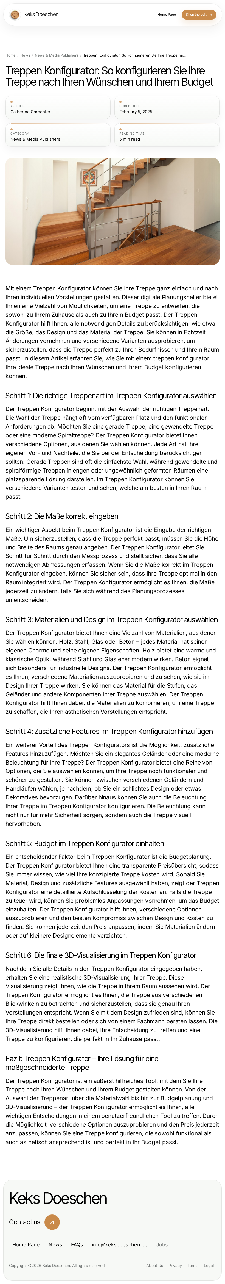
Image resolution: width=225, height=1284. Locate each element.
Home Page (26, 1244)
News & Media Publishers (56, 55)
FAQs (77, 1244)
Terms (192, 1265)
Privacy (175, 1265)
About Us (154, 1265)
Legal (209, 1265)
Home (10, 55)
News (25, 55)
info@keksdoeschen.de (120, 1244)
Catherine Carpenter (30, 111)
